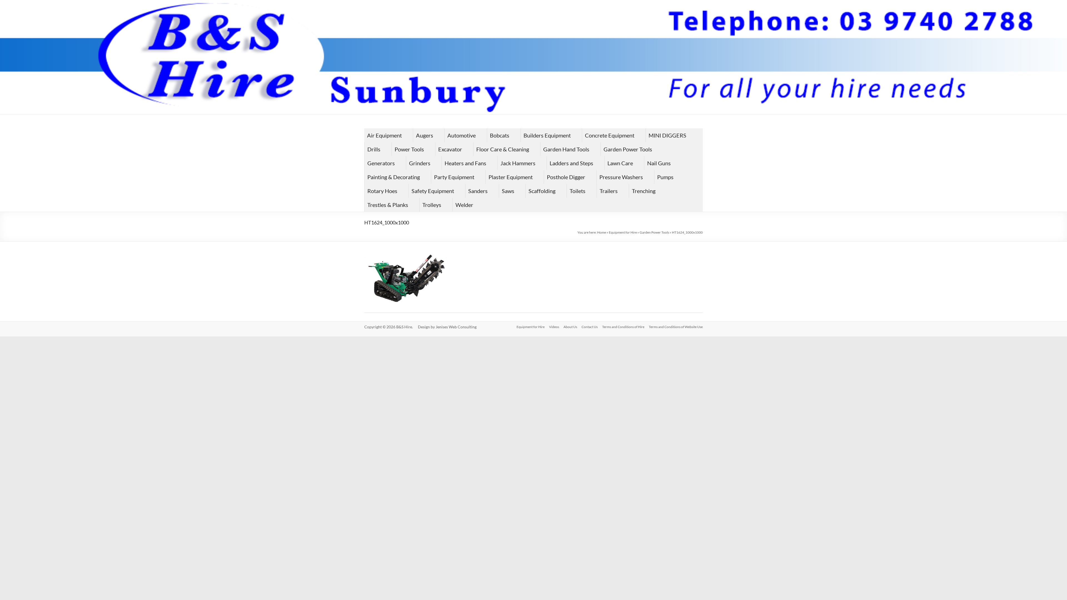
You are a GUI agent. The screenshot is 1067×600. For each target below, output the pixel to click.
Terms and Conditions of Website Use (676, 327)
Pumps (665, 177)
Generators (381, 163)
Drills (373, 149)
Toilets (577, 191)
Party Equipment (454, 177)
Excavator (450, 149)
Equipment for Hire (623, 232)
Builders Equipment (547, 135)
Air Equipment (384, 135)
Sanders (478, 191)
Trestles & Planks (387, 204)
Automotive (461, 135)
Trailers (609, 191)
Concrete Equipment (609, 135)
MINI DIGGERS (667, 135)
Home (601, 232)
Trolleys (431, 204)
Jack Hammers (517, 163)
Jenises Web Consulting (456, 326)
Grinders (419, 163)
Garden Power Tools (628, 149)
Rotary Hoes (382, 191)
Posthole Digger (566, 177)
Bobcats (499, 135)
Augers (424, 135)
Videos (554, 327)
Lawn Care (620, 163)
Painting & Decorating (393, 177)
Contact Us (590, 327)
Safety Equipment (433, 191)
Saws (508, 191)
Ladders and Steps (571, 163)
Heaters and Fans (465, 163)
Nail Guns (659, 163)
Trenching (643, 191)
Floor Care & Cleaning (502, 149)
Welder (464, 204)
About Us (570, 327)
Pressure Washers (621, 177)
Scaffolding (541, 191)
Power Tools (409, 149)
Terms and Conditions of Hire (623, 327)
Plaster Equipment (510, 177)
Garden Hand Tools (566, 149)
